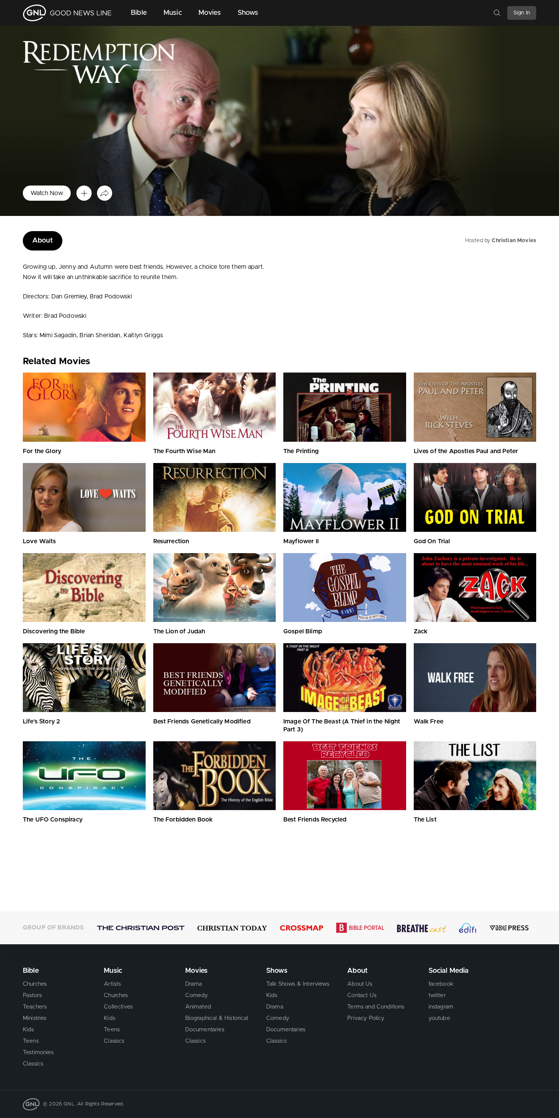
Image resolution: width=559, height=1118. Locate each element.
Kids (28, 1029)
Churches (35, 984)
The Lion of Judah (179, 631)
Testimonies (38, 1052)
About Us (359, 984)
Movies (210, 13)
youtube (439, 1018)
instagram (441, 1007)
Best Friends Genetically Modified (202, 721)
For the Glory (42, 451)
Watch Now (46, 193)
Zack (421, 631)
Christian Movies (514, 240)
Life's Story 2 (41, 721)
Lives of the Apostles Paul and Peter (466, 451)
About (42, 240)
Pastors (32, 995)
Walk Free (428, 721)
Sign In (521, 13)
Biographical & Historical (216, 1018)
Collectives (118, 1007)
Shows (248, 13)
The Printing (301, 451)
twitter (437, 995)
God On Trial (432, 541)
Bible (139, 13)
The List (425, 820)
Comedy (196, 995)
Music (173, 13)
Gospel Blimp (302, 631)
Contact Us (361, 995)
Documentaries (204, 1029)
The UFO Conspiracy (53, 820)
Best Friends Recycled (314, 820)
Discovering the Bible (54, 631)
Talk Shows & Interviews (297, 984)
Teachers (35, 1007)
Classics (33, 1064)
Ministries (35, 1018)
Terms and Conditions (375, 1007)
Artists (112, 984)
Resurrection (171, 541)
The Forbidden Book (183, 820)
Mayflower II (301, 541)
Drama (193, 984)
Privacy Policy (365, 1018)
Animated (198, 1007)
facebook (441, 984)
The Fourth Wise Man (184, 451)
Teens (31, 1041)
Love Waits (39, 541)
